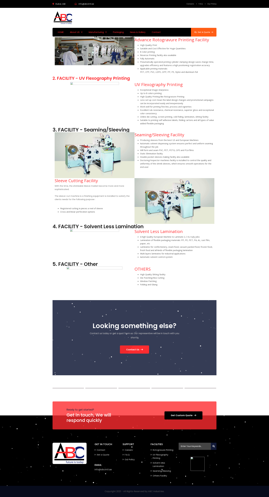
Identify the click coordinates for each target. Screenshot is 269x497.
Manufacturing (96, 32)
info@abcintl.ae (86, 4)
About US (75, 32)
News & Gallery (137, 32)
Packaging (118, 32)
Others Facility (160, 475)
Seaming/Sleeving (162, 471)
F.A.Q (201, 4)
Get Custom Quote (182, 415)
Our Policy (211, 4)
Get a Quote (103, 454)
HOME (61, 32)
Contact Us (132, 349)
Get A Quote (204, 32)
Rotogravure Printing (163, 450)
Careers (190, 4)
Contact (156, 32)
